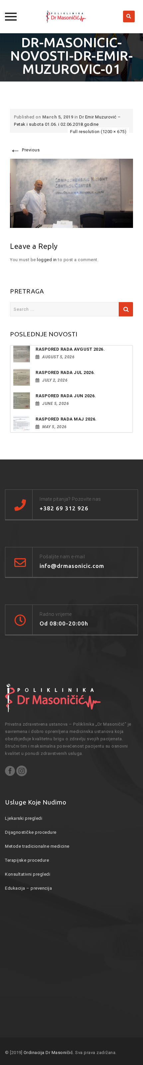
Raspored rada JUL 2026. (65, 372)
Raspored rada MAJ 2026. (66, 419)
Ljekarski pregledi (23, 818)
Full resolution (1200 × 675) (98, 131)
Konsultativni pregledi (27, 874)
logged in (47, 259)
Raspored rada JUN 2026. (66, 395)
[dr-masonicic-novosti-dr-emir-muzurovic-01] (71, 193)
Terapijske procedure (27, 860)
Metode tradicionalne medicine (37, 846)
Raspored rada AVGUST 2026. (70, 349)
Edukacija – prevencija (28, 888)
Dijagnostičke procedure (31, 832)
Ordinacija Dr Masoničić (48, 1052)
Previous (25, 149)
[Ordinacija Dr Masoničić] (71, 16)
